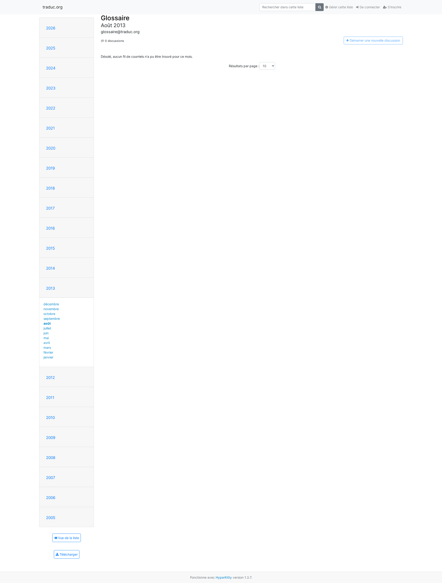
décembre (51, 304)
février (48, 352)
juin (46, 333)
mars (47, 347)
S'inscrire (394, 7)
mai (46, 338)
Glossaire (115, 18)
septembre (52, 318)
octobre (49, 314)
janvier (48, 357)
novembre (51, 309)
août (47, 323)
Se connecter (369, 7)
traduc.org (53, 7)
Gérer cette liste (340, 7)
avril (47, 343)
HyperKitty (224, 577)
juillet (47, 328)
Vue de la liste (68, 538)
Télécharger (68, 554)
